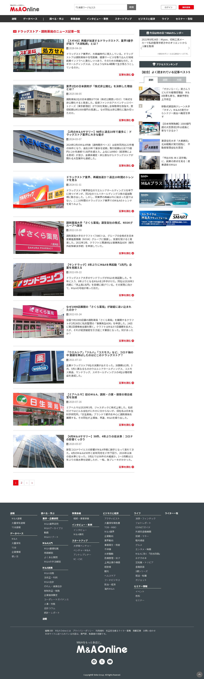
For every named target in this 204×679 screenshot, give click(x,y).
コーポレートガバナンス (56, 599)
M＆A (14, 538)
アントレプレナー (82, 554)
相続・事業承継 (81, 518)
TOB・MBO (110, 527)
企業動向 (108, 536)
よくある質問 (50, 557)
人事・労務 (49, 603)
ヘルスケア (110, 575)
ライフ (165, 18)
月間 (179, 80)
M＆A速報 (17, 518)
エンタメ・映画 (143, 549)
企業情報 (16, 551)
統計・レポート (52, 612)
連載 (45, 618)
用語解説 (48, 552)
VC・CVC (78, 559)
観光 (106, 571)
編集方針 (49, 630)
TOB (14, 547)
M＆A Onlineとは (63, 630)
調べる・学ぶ (56, 18)
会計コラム (49, 608)
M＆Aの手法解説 (52, 561)
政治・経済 (110, 584)
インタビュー (80, 529)
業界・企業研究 (50, 518)
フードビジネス (112, 579)
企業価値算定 (50, 595)
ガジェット (141, 579)
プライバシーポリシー (83, 630)
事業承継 (75, 18)
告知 (137, 595)
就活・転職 (141, 575)
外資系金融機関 (143, 531)
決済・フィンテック (145, 518)
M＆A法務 (49, 573)
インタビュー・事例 (97, 18)
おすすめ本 (141, 558)
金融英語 (139, 566)
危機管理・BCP (112, 558)
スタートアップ (123, 18)
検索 (131, 7)
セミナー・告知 (184, 18)
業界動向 (108, 540)
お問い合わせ (149, 630)
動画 (46, 532)
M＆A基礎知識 (51, 548)
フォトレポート (143, 522)
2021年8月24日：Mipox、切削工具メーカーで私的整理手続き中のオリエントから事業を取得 (164, 43)
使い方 (15, 556)
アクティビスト (112, 518)
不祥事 (107, 549)
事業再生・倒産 (112, 544)
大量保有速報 (18, 522)
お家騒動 (108, 553)
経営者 (107, 566)
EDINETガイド (142, 527)
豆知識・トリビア (144, 562)
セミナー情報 (140, 586)
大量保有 (16, 543)
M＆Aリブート (51, 536)
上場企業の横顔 (112, 562)
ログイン (168, 7)
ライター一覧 (171, 513)
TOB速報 (16, 527)
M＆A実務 (48, 567)
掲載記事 (137, 630)
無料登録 (186, 7)
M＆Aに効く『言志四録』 (148, 553)
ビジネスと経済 (146, 18)
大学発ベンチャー (82, 545)
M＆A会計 (49, 581)
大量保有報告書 (112, 522)
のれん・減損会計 (53, 586)
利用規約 (100, 630)
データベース (30, 18)
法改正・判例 (50, 577)
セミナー (139, 600)
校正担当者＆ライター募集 (118, 630)
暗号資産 (139, 540)
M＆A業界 (109, 531)
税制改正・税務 (52, 590)
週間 (165, 80)
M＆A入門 (48, 543)
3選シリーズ (141, 571)
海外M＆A (109, 588)
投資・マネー (142, 536)
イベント (139, 591)
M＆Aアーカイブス (53, 528)
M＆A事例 (78, 534)
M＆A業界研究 (51, 523)
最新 (151, 80)
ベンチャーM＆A (81, 550)
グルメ (138, 544)
